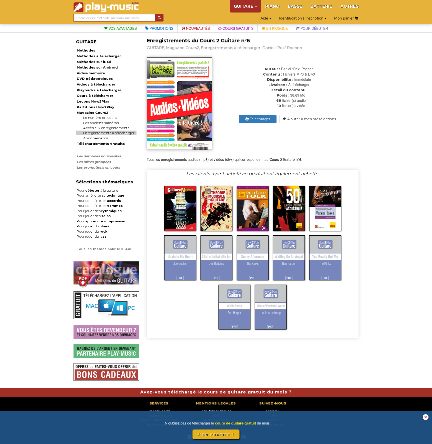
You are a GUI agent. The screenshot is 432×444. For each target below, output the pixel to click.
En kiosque (276, 28)
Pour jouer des (99, 211)
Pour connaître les (99, 201)
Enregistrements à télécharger (108, 133)
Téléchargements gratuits (101, 144)
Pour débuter (314, 28)
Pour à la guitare (97, 190)
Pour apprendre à (101, 221)
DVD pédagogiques (95, 79)
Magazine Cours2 (92, 113)
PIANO (272, 6)
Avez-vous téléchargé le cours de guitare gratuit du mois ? (216, 391)
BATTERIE (321, 6)
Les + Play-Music (159, 411)
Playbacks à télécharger (99, 90)
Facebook (272, 411)
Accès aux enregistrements (106, 128)
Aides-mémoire (91, 73)
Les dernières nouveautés (99, 156)
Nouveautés (197, 28)
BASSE (295, 6)
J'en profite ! (216, 434)
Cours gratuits (238, 28)
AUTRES (349, 6)
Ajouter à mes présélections (311, 119)
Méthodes (86, 50)
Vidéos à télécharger (96, 84)
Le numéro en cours (99, 118)
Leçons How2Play (93, 101)
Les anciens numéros (101, 123)
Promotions (160, 28)
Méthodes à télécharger (99, 56)
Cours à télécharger (95, 96)
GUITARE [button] (244, 6)
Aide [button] (264, 18)
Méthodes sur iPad (94, 62)
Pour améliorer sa (100, 195)
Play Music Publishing (216, 411)
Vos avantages (122, 28)
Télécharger (259, 119)
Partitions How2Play (95, 107)
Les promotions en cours (98, 167)
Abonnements (95, 138)
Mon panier (344, 18)
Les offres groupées (94, 162)
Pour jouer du (93, 226)
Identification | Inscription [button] (301, 18)
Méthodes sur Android (97, 67)
